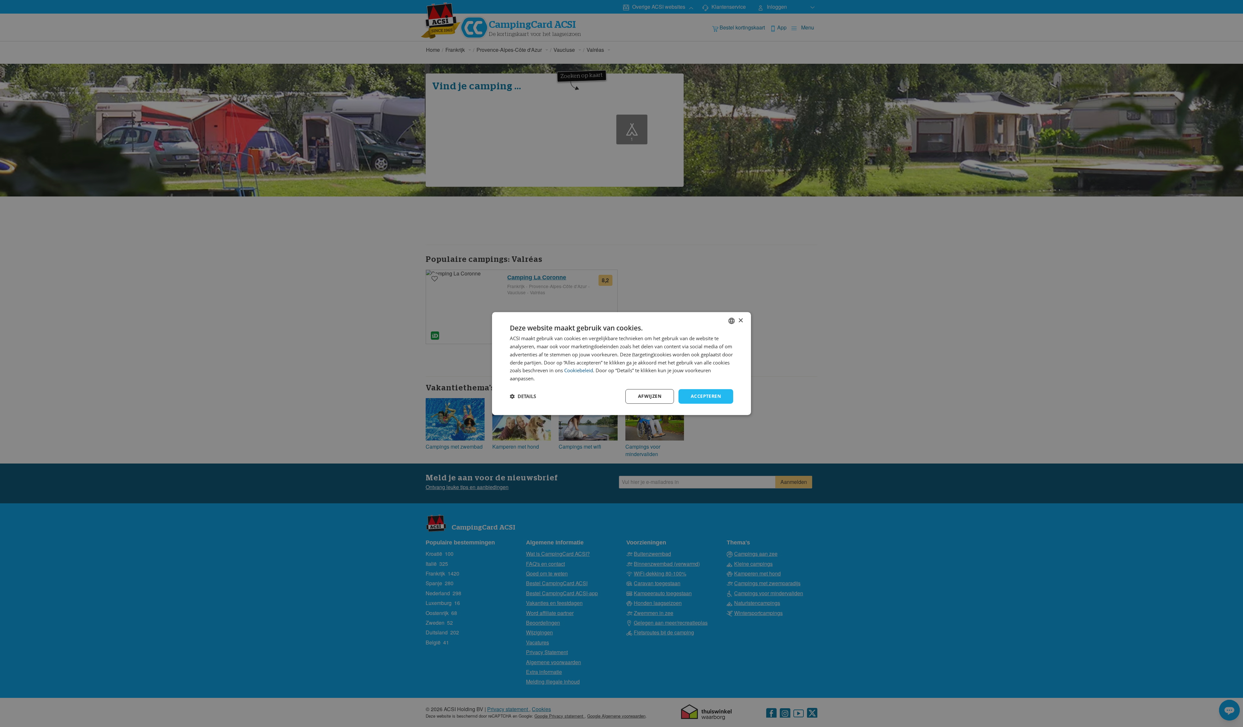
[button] (523, 396)
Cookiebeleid (578, 370)
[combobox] (731, 321)
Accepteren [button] (706, 396)
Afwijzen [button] (649, 396)
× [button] (740, 320)
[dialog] (621, 363)
